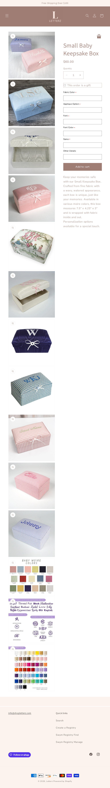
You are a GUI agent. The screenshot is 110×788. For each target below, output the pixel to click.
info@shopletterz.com (19, 713)
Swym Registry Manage (69, 742)
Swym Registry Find (67, 734)
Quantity (67, 68)
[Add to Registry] (99, 36)
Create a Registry (66, 727)
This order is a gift (79, 85)
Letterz (49, 781)
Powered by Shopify (62, 781)
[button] (7, 15)
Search (60, 720)
